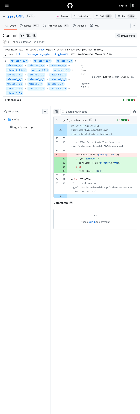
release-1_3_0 (14, 79)
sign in (92, 221)
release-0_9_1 (58, 65)
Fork (105, 16)
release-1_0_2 (14, 75)
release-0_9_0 (36, 65)
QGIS (20, 16)
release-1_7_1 (14, 88)
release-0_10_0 (19, 61)
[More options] (133, 120)
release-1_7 (35, 84)
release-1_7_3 (58, 88)
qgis (10, 16)
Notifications (84, 16)
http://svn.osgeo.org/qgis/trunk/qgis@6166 (43, 54)
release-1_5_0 (58, 79)
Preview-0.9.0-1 (85, 85)
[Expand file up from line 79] (60, 130)
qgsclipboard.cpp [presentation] (24, 127)
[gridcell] (95, 130)
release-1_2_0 (58, 75)
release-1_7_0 (56, 84)
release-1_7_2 (36, 88)
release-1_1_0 (36, 75)
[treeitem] (25, 122)
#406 (42, 49)
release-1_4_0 (36, 79)
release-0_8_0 (64, 61)
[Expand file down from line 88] (60, 196)
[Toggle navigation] (6, 5)
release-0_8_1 (14, 65)
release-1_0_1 (61, 70)
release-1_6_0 (14, 84)
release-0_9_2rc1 (16, 70)
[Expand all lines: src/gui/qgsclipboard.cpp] (95, 120)
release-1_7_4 (14, 93)
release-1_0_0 (40, 70)
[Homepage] (70, 5)
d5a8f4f (107, 77)
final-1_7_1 (83, 72)
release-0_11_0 (42, 61)
